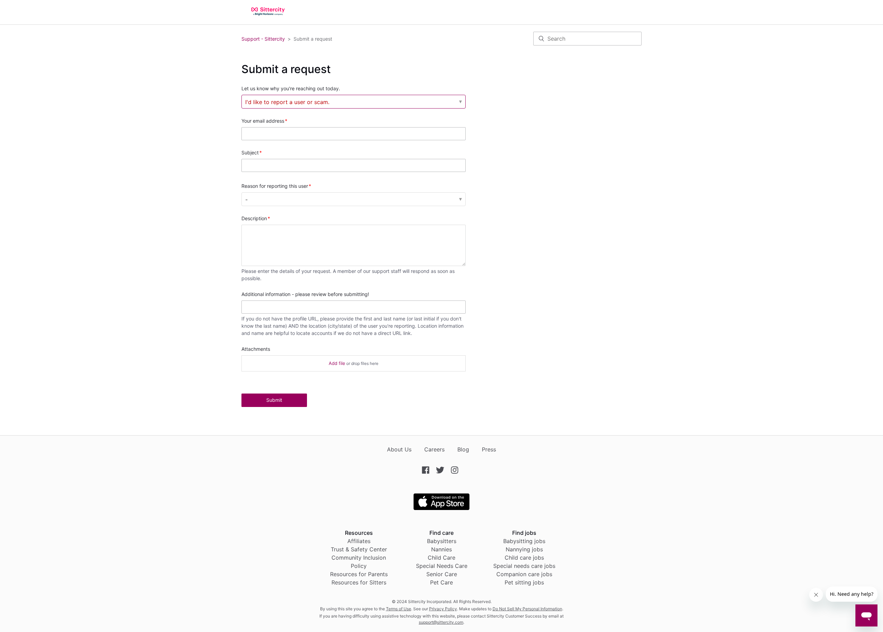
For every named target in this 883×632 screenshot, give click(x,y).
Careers (434, 449)
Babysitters (441, 541)
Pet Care (441, 582)
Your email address (262, 121)
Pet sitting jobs (524, 582)
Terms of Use (398, 608)
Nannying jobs (524, 549)
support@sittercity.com (441, 622)
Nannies (441, 549)
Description (254, 218)
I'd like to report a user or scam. (287, 102)
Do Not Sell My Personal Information (527, 608)
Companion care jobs (524, 574)
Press (489, 449)
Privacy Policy (443, 608)
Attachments (255, 349)
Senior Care (441, 574)
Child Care (441, 557)
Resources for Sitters (358, 582)
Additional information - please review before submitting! (305, 294)
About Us (399, 449)
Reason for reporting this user (274, 186)
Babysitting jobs (524, 541)
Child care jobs (524, 557)
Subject (250, 152)
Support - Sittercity (263, 39)
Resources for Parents (359, 574)
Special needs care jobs (524, 565)
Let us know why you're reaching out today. (290, 88)
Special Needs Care (441, 565)
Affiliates (358, 541)
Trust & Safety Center (359, 549)
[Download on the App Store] (441, 507)
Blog (463, 449)
